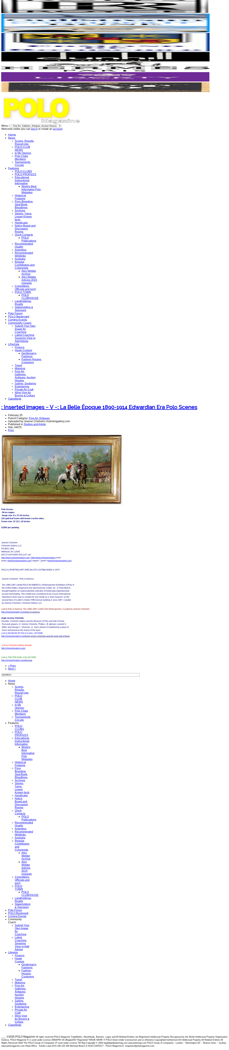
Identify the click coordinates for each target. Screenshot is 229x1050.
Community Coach (19, 323)
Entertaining (22, 386)
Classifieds (14, 398)
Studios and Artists (35, 424)
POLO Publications (28, 239)
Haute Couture (23, 350)
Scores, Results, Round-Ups (24, 142)
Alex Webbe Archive (28, 272)
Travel (18, 365)
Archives (20, 210)
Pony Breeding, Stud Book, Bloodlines (24, 204)
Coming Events (17, 319)
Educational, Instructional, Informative (22, 180)
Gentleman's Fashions (28, 355)
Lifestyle (13, 344)
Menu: (5, 125)
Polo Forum (15, 313)
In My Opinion (23, 153)
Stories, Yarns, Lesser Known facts (23, 216)
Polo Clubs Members (21, 158)
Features (13, 168)
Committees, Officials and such (25, 288)
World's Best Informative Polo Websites (31, 189)
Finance (19, 347)
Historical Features (20, 197)
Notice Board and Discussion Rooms (25, 228)
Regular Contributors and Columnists (25, 264)
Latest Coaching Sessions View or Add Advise (25, 338)
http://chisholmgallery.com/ (13, 612)
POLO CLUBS (23, 171)
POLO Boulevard (18, 316)
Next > (12, 668)
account (57, 128)
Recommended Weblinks (24, 254)
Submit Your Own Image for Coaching (25, 329)
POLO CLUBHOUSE (30, 297)
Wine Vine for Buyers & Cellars (25, 394)
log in (34, 128)
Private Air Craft (24, 389)
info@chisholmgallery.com (19, 561)
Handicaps (21, 222)
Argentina (20, 249)
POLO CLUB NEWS (22, 148)
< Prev (12, 665)
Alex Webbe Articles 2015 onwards (29, 280)
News (11, 138)
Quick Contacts (24, 234)
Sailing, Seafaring (25, 383)
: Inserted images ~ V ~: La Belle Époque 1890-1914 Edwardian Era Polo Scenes (99, 407)
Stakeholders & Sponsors (24, 309)
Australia (20, 258)
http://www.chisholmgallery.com (15, 558)
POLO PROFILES (25, 174)
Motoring (20, 368)
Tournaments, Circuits (23, 164)
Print (11, 430)
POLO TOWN (23, 292)
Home (12, 134)
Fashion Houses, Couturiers (31, 361)
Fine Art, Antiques (39, 418)
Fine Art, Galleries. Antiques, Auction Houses (25, 376)
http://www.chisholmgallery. (43, 558)
